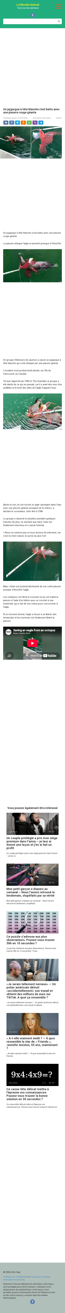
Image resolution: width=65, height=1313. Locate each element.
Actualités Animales (42, 118)
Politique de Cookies (39, 1276)
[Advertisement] (32, 65)
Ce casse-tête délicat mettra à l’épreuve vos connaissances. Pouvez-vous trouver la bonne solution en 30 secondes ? (27, 1094)
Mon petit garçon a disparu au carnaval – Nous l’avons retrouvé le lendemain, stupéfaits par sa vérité (30, 892)
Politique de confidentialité (15, 1276)
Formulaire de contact (13, 1279)
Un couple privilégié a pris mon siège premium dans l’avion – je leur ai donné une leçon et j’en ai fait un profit (31, 843)
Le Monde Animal (28, 4)
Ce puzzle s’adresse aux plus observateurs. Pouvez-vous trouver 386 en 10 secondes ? (30, 940)
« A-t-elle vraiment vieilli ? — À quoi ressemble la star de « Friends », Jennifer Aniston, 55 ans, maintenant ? (32, 1043)
